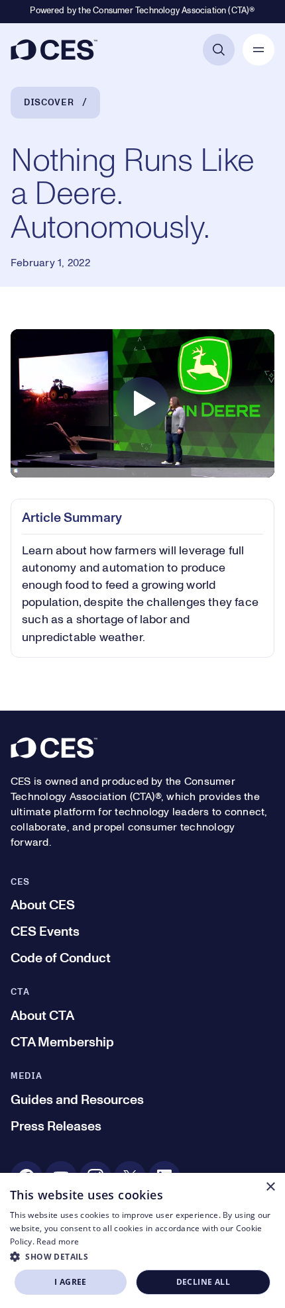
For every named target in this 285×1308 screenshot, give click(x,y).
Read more (57, 1241)
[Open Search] (219, 50)
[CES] (54, 49)
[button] (142, 1256)
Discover (49, 102)
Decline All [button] (203, 1281)
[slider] (142, 475)
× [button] (270, 1187)
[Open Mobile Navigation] (258, 50)
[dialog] (142, 1240)
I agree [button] (70, 1281)
